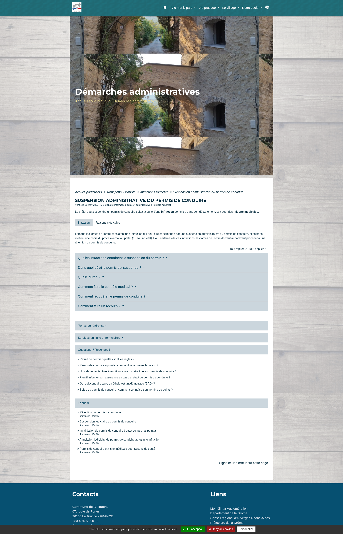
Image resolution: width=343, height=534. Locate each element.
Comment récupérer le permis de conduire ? (112, 296)
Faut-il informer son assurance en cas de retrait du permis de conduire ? (125, 377)
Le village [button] (229, 7)
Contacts (85, 494)
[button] (165, 8)
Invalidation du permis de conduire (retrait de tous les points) (118, 430)
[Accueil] (94, 8)
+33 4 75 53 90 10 (85, 521)
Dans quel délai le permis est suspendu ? (110, 267)
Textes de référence (91, 325)
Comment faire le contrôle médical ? (106, 287)
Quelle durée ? (89, 277)
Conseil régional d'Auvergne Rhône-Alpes (240, 518)
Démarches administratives (135, 101)
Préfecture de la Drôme (226, 523)
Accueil (81, 101)
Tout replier (239, 248)
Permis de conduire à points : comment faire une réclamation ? (119, 365)
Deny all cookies (222, 529)
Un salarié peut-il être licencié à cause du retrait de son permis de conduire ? (128, 371)
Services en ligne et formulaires (99, 337)
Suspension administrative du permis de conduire (208, 192)
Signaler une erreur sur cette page (243, 463)
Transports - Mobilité (121, 192)
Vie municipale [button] (182, 7)
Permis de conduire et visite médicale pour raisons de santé (117, 448)
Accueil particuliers (89, 192)
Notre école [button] (250, 7)
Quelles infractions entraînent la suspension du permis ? (121, 258)
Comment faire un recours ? (99, 306)
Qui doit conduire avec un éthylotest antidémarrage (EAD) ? (117, 383)
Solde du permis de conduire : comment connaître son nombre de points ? (126, 389)
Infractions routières (154, 192)
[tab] (84, 222)
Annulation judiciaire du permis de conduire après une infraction (119, 439)
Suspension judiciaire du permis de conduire (108, 421)
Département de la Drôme (228, 513)
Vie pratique (100, 101)
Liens (218, 494)
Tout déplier (258, 248)
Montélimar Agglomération (229, 508)
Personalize (246, 529)
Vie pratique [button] (208, 7)
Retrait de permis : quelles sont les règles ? (107, 359)
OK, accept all (194, 529)
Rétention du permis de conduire (100, 412)
